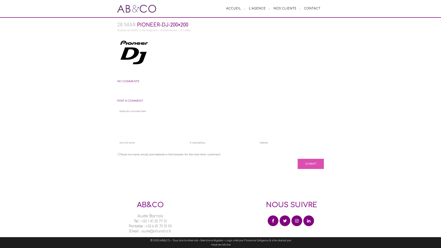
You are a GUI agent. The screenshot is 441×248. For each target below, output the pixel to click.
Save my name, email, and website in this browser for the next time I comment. (171, 154)
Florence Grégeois (256, 240)
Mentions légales (212, 240)
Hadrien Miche (221, 244)
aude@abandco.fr (156, 231)
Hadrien (151, 30)
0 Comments (169, 30)
